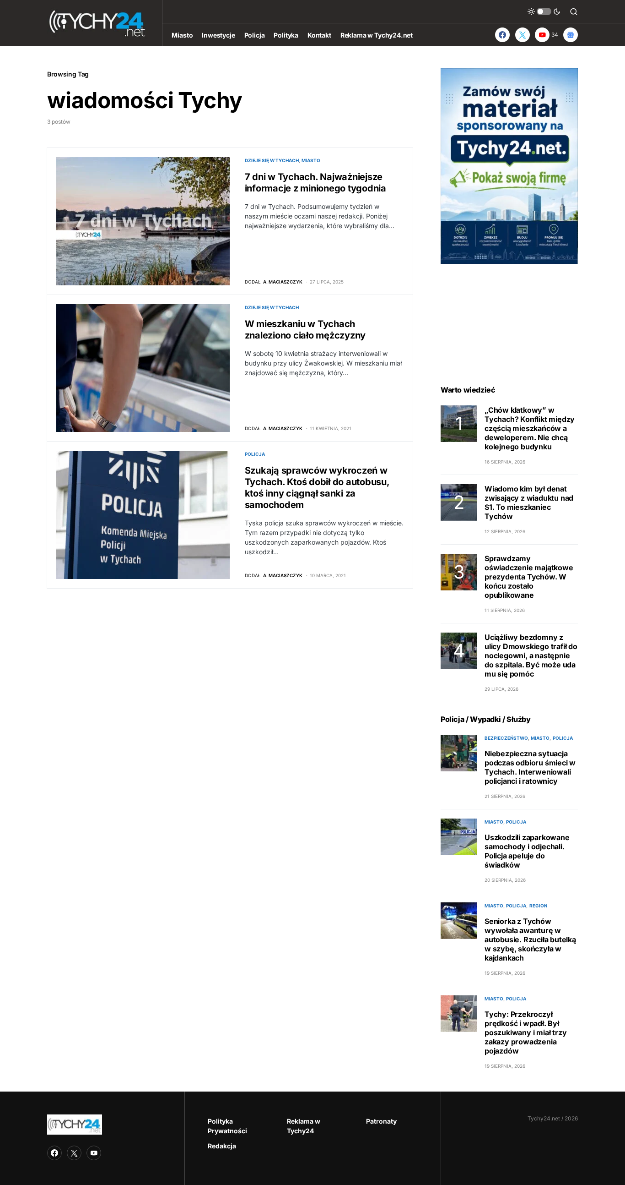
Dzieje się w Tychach (272, 160)
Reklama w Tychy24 (303, 1126)
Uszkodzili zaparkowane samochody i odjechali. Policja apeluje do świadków (527, 851)
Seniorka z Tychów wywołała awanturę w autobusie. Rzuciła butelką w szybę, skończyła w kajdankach (530, 939)
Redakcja (222, 1146)
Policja (255, 454)
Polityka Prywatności (227, 1126)
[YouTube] (93, 1153)
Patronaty (381, 1121)
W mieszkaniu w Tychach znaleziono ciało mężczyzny (305, 329)
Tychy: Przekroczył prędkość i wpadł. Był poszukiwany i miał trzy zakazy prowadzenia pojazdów (525, 1032)
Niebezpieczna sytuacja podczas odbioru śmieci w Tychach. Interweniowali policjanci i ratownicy (530, 767)
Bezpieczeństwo (506, 738)
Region (538, 905)
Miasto (311, 160)
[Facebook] (502, 35)
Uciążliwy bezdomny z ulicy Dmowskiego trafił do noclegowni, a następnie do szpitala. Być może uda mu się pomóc (531, 655)
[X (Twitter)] (522, 35)
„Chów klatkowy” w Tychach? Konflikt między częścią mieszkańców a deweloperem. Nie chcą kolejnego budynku (530, 428)
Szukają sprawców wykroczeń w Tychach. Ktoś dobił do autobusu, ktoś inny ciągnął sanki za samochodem (317, 487)
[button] (544, 11)
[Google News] (570, 35)
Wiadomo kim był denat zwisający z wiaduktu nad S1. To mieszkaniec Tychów (529, 502)
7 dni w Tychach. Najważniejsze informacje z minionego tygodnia (315, 182)
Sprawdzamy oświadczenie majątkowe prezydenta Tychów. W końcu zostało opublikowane (529, 577)
